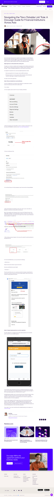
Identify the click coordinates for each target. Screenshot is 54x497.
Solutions (14, 6)
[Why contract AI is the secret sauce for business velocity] (11, 431)
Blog (7, 13)
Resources (19, 6)
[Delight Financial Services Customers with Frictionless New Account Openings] (27, 431)
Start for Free (10, 463)
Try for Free (50, 6)
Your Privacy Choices (15, 495)
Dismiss (47, 1)
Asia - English (7, 490)
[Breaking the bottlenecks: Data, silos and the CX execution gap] (42, 431)
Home (5, 13)
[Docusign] (4, 6)
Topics (46, 9)
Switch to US (42, 1)
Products (10, 6)
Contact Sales (39, 6)
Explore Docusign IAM (18, 463)
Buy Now (44, 6)
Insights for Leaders (12, 13)
